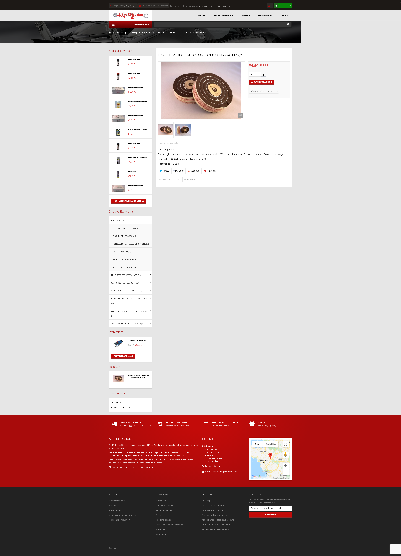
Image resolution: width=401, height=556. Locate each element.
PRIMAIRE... (132, 172)
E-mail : (208, 472)
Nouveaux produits (164, 505)
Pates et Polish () (122, 252)
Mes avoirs (114, 505)
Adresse (208, 446)
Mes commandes (117, 501)
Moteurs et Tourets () (124, 267)
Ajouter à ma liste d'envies (265, 91)
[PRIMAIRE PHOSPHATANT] (118, 104)
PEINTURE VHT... (134, 60)
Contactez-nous (163, 515)
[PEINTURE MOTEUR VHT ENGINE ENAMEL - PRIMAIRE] (118, 160)
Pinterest (210, 171)
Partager (179, 171)
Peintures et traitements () (126, 275)
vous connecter (205, 6)
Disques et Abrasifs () (124, 236)
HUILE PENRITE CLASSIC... (138, 130)
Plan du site (161, 534)
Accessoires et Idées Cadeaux (215, 529)
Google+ (195, 171)
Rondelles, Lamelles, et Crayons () (131, 244)
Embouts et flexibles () (125, 259)
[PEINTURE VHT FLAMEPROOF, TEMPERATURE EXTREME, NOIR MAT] (118, 146)
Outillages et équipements (214, 515)
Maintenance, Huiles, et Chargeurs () (129, 300)
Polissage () (117, 220)
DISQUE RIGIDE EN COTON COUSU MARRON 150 (138, 376)
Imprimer (191, 179)
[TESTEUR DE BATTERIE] (118, 343)
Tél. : (207, 466)
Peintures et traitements (213, 505)
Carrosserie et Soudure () (125, 283)
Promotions (116, 332)
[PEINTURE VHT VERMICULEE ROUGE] (118, 76)
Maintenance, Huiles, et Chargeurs (218, 520)
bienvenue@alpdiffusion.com (155, 6)
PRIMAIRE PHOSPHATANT (138, 102)
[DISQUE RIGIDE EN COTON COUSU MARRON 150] (118, 378)
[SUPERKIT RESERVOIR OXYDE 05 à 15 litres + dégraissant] (118, 118)
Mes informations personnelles (123, 515)
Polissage (206, 501)
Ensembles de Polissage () (126, 228)
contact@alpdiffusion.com (225, 472)
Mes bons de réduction (119, 520)
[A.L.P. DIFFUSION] (130, 15)
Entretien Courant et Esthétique (216, 525)
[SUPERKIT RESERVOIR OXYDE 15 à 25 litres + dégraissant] (118, 90)
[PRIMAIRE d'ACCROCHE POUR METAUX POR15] (118, 174)
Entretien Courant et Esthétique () (129, 313)
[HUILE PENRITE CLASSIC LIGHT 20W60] (118, 132)
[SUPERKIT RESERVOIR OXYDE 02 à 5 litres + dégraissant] (118, 188)
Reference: (164, 163)
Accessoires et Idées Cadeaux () (127, 324)
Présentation (161, 529)
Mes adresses (115, 510)
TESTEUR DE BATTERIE (137, 341)
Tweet (165, 171)
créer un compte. (223, 6)
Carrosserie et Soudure (212, 510)
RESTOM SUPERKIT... (136, 88)
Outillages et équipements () (126, 291)
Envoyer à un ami (171, 179)
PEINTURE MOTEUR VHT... (138, 158)
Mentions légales (163, 520)
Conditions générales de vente (169, 525)
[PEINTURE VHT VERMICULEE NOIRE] (118, 62)
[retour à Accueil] (110, 32)
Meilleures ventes (120, 50)
